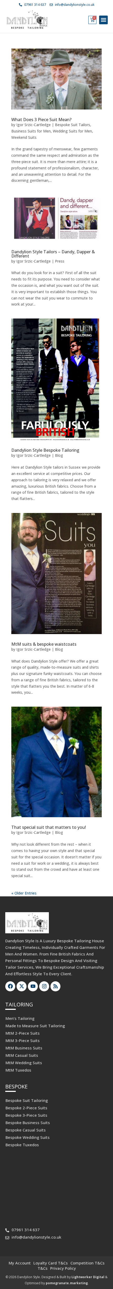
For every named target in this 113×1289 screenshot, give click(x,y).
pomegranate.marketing (67, 1283)
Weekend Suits (24, 137)
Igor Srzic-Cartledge (33, 124)
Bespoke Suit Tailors (72, 124)
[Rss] (55, 986)
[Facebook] (10, 986)
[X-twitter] (22, 986)
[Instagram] (44, 986)
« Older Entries (24, 893)
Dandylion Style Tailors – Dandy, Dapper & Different (53, 254)
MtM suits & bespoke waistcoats (43, 644)
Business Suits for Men (31, 131)
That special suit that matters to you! (48, 827)
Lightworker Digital (87, 1277)
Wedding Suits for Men (72, 131)
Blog (59, 455)
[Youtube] (33, 986)
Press (59, 261)
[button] (103, 20)
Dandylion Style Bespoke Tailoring (45, 450)
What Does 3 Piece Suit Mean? (41, 119)
